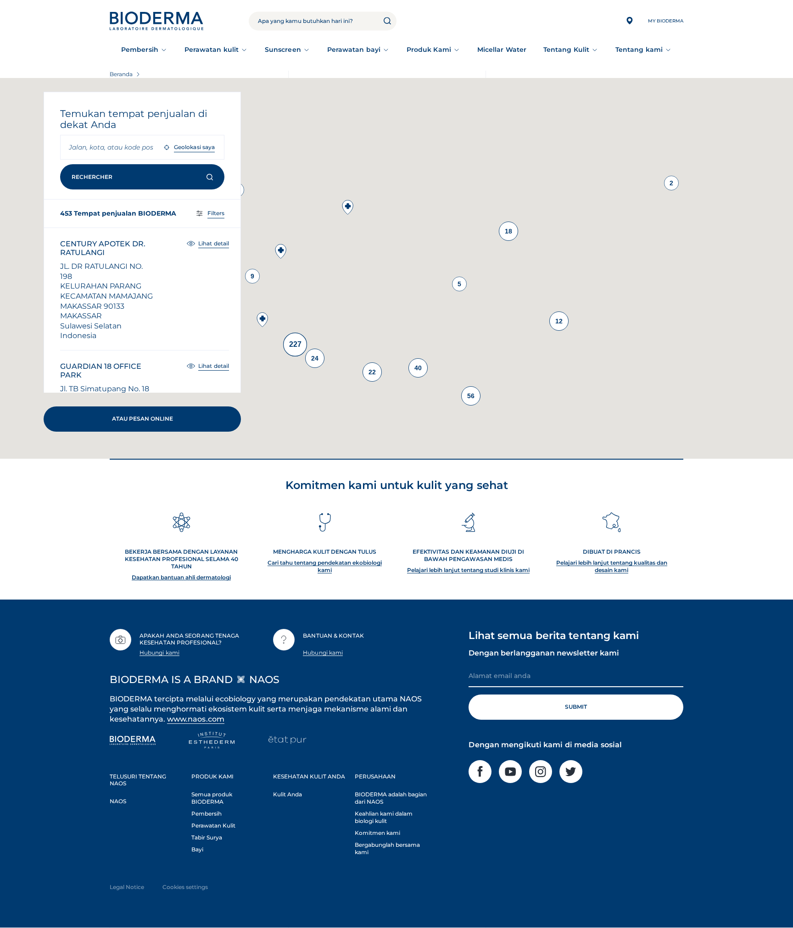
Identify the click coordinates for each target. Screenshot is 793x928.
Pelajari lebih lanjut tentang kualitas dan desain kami (611, 566)
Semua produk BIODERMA (211, 798)
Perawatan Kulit (213, 825)
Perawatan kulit (211, 49)
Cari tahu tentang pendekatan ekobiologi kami (325, 566)
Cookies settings (185, 887)
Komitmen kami (377, 832)
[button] (348, 207)
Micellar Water (501, 49)
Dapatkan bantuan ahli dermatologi (181, 577)
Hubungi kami (159, 652)
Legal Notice (127, 887)
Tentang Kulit (566, 49)
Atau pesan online (142, 418)
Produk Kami (429, 49)
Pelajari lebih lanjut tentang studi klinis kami (468, 570)
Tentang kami (639, 49)
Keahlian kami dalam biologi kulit (384, 817)
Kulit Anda (287, 794)
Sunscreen (283, 49)
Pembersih (139, 49)
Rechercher (92, 176)
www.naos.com (195, 719)
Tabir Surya (206, 837)
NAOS (118, 801)
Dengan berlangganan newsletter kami (544, 653)
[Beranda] (156, 21)
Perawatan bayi (353, 49)
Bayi (197, 849)
